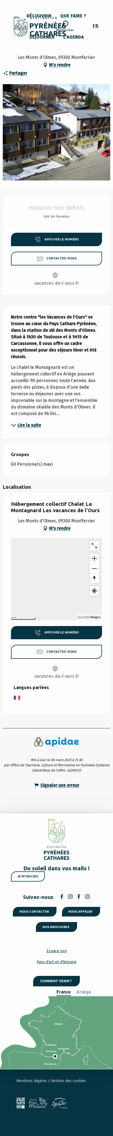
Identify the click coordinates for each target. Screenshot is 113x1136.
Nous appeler (80, 911)
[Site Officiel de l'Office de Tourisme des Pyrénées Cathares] (40, 26)
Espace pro (57, 951)
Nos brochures (56, 927)
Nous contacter (34, 911)
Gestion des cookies (68, 1081)
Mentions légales (32, 1081)
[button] (65, 27)
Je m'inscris (28, 876)
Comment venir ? (56, 981)
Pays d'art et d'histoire (57, 962)
